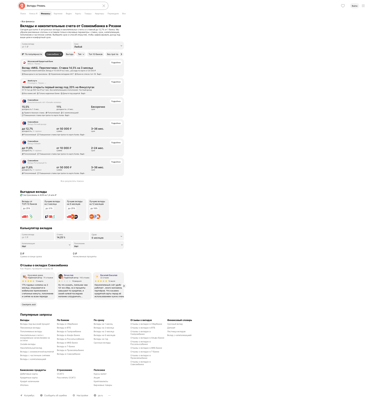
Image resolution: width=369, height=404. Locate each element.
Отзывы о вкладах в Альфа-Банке (147, 338)
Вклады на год (101, 339)
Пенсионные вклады (30, 327)
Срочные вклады (102, 342)
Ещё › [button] (67, 115)
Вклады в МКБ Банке (67, 342)
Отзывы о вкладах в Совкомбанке (140, 363)
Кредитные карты (29, 377)
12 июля (111, 281)
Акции (97, 377)
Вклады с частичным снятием (35, 355)
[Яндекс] (22, 6)
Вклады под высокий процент (35, 324)
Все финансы (28, 21)
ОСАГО (60, 374)
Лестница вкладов (176, 331)
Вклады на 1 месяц (103, 324)
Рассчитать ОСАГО (66, 377)
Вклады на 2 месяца (104, 327)
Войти (354, 6)
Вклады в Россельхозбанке (70, 339)
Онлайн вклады (28, 344)
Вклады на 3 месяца (104, 331)
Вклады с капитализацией (33, 359)
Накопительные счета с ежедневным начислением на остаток (35, 338)
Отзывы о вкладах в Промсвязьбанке (140, 356)
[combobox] (62, 6)
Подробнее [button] (116, 62)
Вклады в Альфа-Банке (68, 335)
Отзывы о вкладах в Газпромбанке (140, 332)
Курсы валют (100, 374)
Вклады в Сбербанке (67, 324)
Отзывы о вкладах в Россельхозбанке (140, 342)
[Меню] (363, 6)
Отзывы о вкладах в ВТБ (142, 327)
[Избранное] (343, 6)
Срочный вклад (175, 324)
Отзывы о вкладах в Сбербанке (146, 324)
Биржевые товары (103, 385)
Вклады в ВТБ (64, 327)
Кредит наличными (29, 381)
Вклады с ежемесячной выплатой (37, 351)
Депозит (171, 327)
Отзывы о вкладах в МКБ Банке (146, 348)
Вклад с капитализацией (179, 335)
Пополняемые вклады (31, 331)
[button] (32, 54)
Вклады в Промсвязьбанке (70, 350)
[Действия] (123, 26)
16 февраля (77, 281)
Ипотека (24, 385)
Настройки (82, 395)
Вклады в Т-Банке (66, 346)
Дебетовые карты (29, 374)
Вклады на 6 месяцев (104, 335)
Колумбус (29, 395)
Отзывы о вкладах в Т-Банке (144, 351)
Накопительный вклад (31, 348)
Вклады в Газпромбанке (69, 331)
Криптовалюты (101, 381)
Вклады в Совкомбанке (68, 354)
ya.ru (100, 395)
